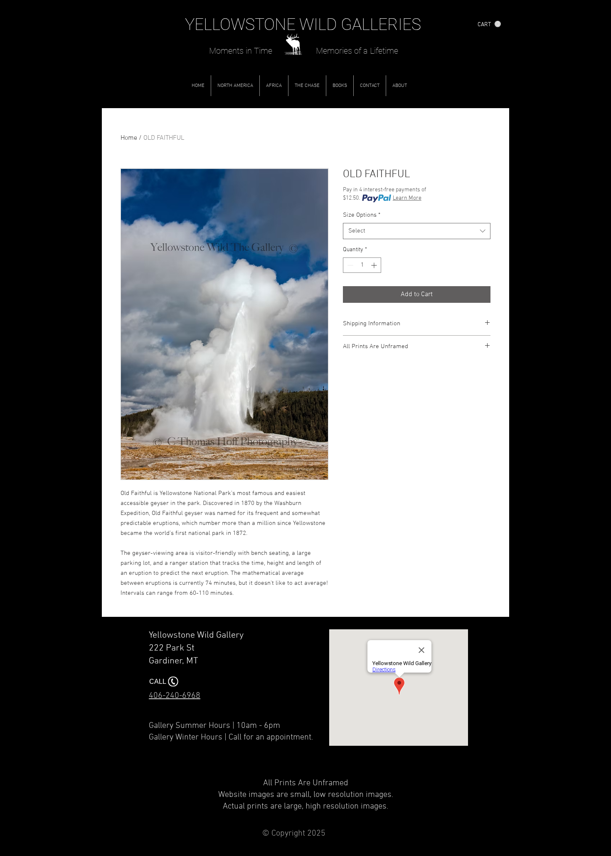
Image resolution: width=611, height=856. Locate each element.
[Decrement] (349, 265)
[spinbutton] (362, 265)
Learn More (407, 198)
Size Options (361, 215)
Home (129, 138)
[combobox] (416, 231)
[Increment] (375, 265)
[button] (489, 24)
